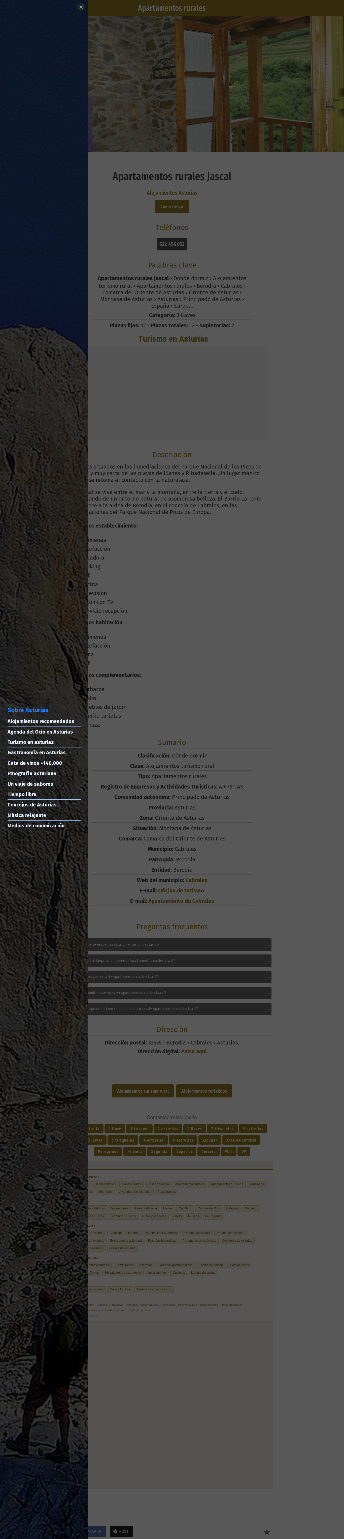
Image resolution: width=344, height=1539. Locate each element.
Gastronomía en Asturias (37, 752)
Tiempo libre (22, 794)
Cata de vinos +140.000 (35, 763)
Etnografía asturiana (32, 773)
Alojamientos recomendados (41, 721)
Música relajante (27, 815)
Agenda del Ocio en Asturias (40, 732)
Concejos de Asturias (32, 805)
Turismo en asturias (31, 742)
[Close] (81, 7)
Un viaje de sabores (30, 784)
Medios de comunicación (36, 826)
